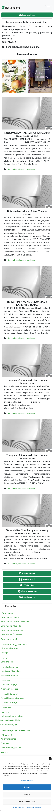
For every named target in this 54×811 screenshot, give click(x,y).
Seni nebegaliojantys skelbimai (21, 169)
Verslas (4, 752)
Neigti (27, 795)
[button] (50, 759)
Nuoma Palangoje (9, 684)
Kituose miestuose (9, 648)
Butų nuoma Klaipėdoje (11, 626)
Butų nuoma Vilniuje (10, 639)
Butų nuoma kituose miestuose (15, 621)
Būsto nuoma (12, 8)
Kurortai (6, 681)
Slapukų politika (18, 807)
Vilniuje (4, 653)
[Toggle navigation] (48, 7)
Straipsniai (7, 735)
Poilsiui (5, 712)
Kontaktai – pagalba (34, 807)
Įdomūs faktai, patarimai (12, 748)
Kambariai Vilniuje (9, 675)
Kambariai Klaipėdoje (10, 671)
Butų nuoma (7, 613)
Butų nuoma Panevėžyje (12, 630)
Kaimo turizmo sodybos (12, 716)
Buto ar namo (7, 662)
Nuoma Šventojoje (9, 689)
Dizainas (5, 743)
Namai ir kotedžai (10, 694)
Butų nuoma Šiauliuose (11, 635)
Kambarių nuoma (10, 667)
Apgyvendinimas (8, 739)
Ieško (4, 658)
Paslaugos (6, 708)
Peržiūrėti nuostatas (27, 802)
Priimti (27, 787)
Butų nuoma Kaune (10, 617)
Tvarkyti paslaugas (26, 780)
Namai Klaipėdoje (9, 702)
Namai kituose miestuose (12, 698)
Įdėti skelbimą (28, 15)
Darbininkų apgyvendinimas (14, 644)
